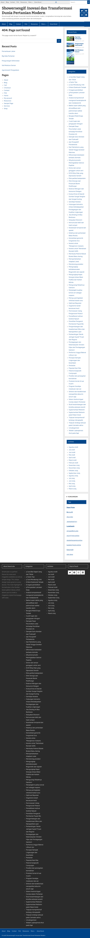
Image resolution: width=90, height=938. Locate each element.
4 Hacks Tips (73, 82)
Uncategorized (74, 428)
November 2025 (74, 468)
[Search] (88, 2)
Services (7, 106)
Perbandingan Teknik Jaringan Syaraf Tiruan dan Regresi (76, 336)
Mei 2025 (72, 483)
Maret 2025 (72, 489)
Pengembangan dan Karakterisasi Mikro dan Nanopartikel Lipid (77, 329)
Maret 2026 (72, 460)
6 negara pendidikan (76, 90)
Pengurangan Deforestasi (10, 61)
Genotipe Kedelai (75, 202)
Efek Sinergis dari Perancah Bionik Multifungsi (75, 183)
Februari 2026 (73, 463)
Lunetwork (70, 526)
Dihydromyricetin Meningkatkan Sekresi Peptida (76, 162)
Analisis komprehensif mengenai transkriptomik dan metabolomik (77, 100)
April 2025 (72, 486)
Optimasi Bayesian (75, 303)
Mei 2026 (72, 455)
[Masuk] (56, 2)
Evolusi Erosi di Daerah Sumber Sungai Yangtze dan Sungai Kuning (77, 196)
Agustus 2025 (73, 476)
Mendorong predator (76, 264)
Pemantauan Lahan (8, 51)
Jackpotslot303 (72, 521)
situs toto (70, 517)
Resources (7, 101)
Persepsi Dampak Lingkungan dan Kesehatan (75, 360)
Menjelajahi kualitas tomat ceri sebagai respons (75, 292)
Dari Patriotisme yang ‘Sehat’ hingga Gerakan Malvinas (76, 149)
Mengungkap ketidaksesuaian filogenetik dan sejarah (76, 269)
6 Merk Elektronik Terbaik (77, 87)
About (6, 80)
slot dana (70, 554)
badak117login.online (74, 545)
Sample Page (8, 103)
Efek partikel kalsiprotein (77, 178)
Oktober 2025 (73, 470)
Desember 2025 (74, 465)
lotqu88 (70, 512)
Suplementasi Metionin (77, 410)
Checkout (7, 88)
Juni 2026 (72, 452)
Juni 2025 (72, 481)
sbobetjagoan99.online (74, 540)
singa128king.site (72, 531)
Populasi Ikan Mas (75, 368)
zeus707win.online (73, 535)
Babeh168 (70, 550)
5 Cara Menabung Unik (76, 85)
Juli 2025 (72, 478)
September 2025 (74, 473)
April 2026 (72, 457)
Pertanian (72, 365)
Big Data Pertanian (8, 56)
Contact (6, 90)
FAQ (5, 93)
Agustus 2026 (73, 447)
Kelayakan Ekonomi (75, 220)
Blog (5, 82)
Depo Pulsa (71, 507)
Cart (5, 85)
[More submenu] (32, 2)
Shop (5, 108)
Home (6, 95)
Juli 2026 (72, 450)
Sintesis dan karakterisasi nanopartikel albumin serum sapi (77, 394)
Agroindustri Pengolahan (10, 70)
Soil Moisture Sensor (9, 65)
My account (8, 98)
